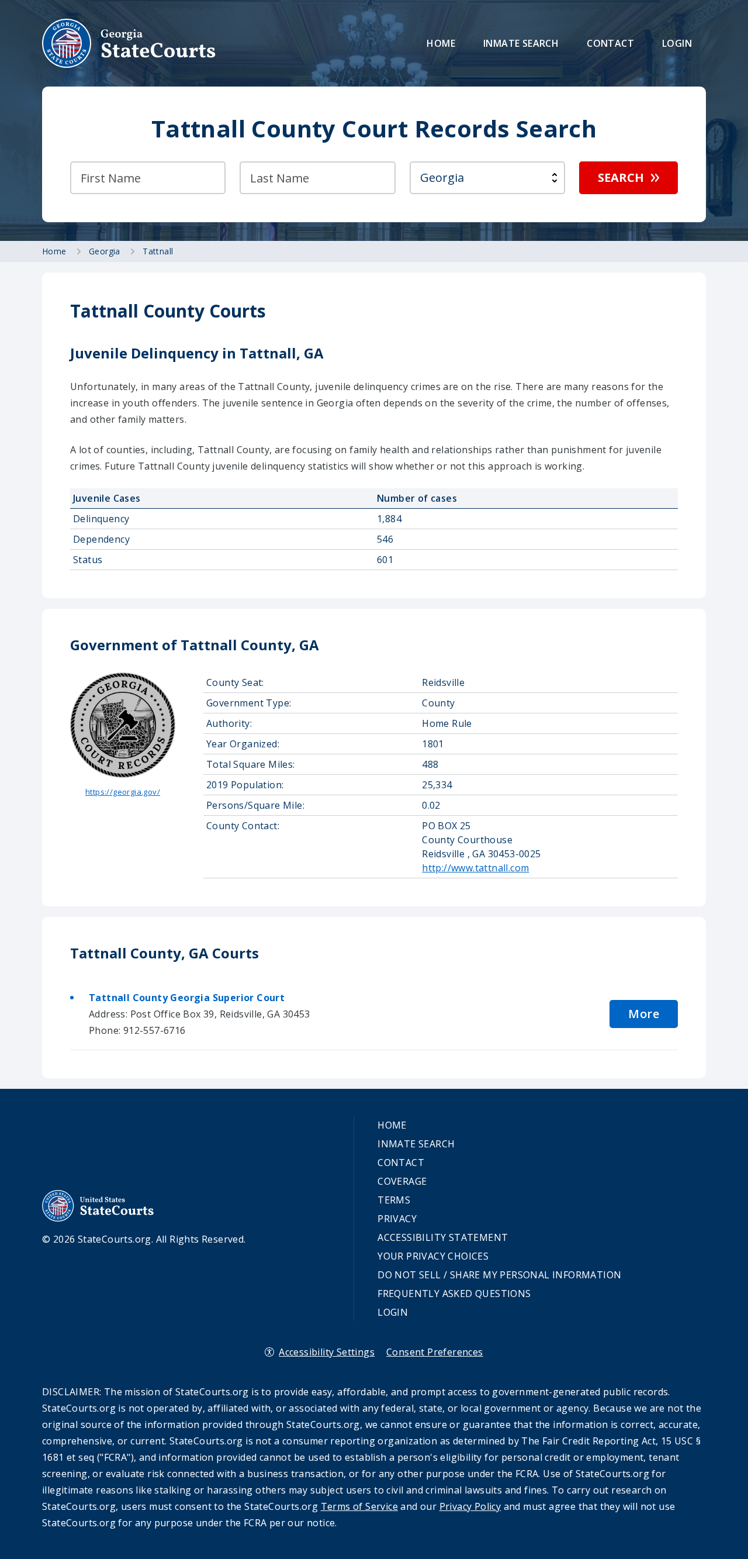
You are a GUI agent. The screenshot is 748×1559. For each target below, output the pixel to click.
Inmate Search (521, 43)
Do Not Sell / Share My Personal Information (499, 1274)
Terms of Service (359, 1506)
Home (441, 43)
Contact (610, 43)
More (643, 1014)
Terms (394, 1200)
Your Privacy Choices (433, 1256)
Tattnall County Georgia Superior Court (187, 997)
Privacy (397, 1218)
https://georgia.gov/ (122, 792)
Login (677, 43)
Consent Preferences (434, 1352)
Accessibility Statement (443, 1237)
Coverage (402, 1181)
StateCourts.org (129, 43)
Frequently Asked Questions (454, 1293)
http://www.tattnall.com (475, 867)
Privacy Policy (470, 1506)
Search (621, 177)
